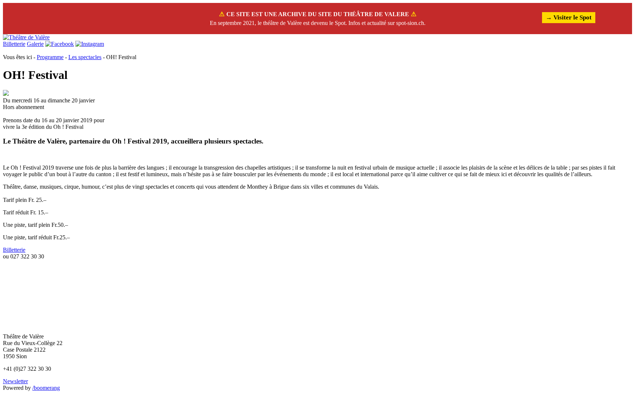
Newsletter (15, 381)
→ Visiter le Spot (569, 17)
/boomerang (46, 388)
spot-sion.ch (410, 23)
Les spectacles (84, 57)
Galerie (35, 44)
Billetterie (14, 44)
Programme (50, 57)
